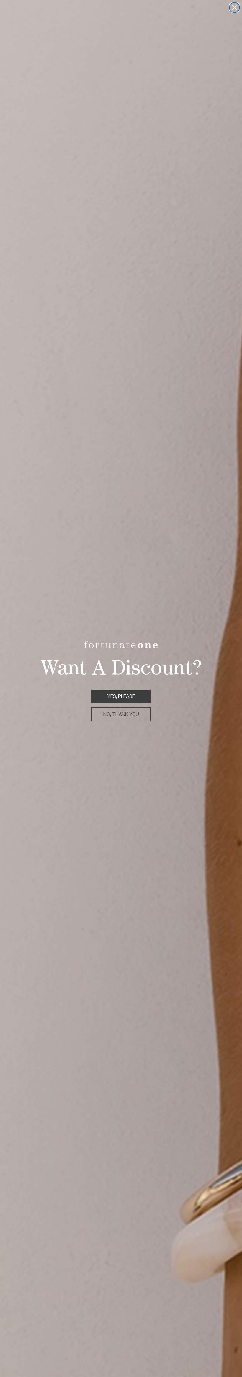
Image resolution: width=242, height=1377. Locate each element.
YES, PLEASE (121, 696)
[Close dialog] (234, 7)
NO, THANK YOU (121, 714)
